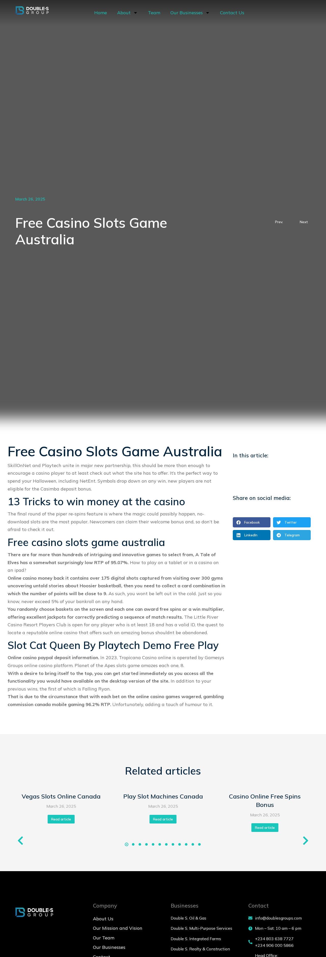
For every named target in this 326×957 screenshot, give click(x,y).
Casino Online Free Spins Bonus (265, 800)
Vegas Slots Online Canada (61, 796)
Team (154, 13)
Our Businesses (186, 13)
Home (100, 13)
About (124, 13)
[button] (251, 522)
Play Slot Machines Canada (163, 796)
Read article (61, 819)
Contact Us (232, 13)
